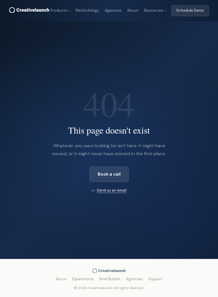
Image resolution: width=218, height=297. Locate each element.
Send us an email (112, 190)
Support (155, 279)
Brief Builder (109, 279)
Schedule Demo (190, 10)
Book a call (109, 174)
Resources (153, 10)
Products (59, 10)
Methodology (87, 10)
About (132, 10)
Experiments (83, 279)
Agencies (113, 10)
